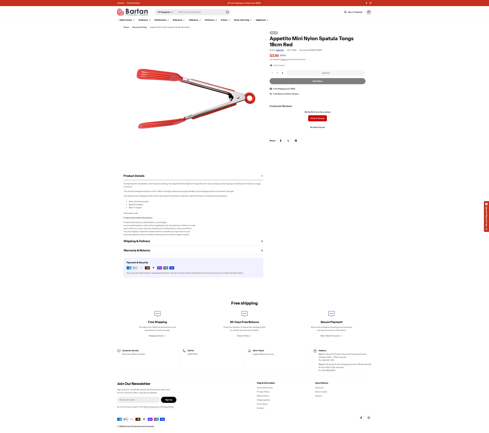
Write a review (317, 118)
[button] (486, 216)
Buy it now (317, 81)
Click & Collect (133, 3)
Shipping (284, 59)
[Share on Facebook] (281, 141)
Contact (120, 3)
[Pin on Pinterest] (296, 141)
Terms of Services (151, 407)
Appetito (280, 50)
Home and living (139, 27)
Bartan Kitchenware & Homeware (139, 426)
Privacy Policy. (168, 407)
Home (126, 27)
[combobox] (193, 12)
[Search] (227, 12)
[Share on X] (288, 141)
